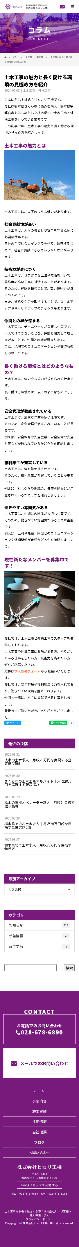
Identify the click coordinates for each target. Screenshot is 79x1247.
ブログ (39, 1142)
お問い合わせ (39, 1152)
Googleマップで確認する (39, 1185)
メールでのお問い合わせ (43, 1063)
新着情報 (38, 935)
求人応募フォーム (27, 671)
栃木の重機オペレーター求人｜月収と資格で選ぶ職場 (39, 804)
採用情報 (39, 1121)
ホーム (39, 1090)
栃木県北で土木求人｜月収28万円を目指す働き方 (38, 846)
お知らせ (38, 925)
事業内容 (39, 1101)
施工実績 (38, 946)
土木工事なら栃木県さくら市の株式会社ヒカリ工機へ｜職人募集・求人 (39, 1213)
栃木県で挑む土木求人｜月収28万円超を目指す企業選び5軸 (38, 825)
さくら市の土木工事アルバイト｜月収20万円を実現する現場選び (38, 782)
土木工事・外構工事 (33, 57)
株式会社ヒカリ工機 (39, 1166)
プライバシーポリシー (40, 1219)
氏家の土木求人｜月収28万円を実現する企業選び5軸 (38, 761)
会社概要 (39, 1131)
